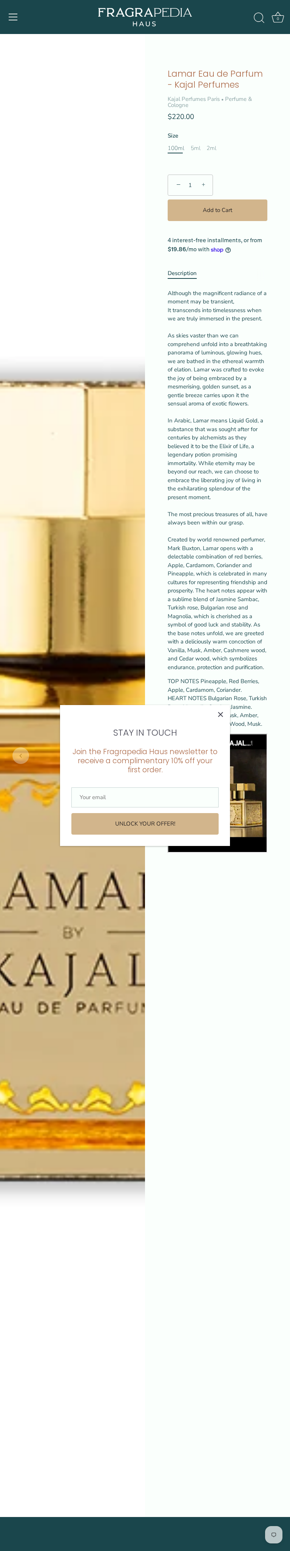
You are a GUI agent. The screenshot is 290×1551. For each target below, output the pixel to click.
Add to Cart (217, 210)
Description (182, 273)
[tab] (186, 273)
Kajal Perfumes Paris (194, 99)
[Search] (259, 18)
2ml (211, 148)
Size (173, 135)
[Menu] (13, 17)
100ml (176, 148)
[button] (20, 755)
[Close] (220, 714)
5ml (196, 148)
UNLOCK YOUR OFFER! (145, 823)
